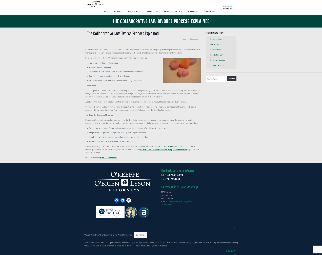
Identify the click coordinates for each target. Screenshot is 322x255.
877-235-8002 (176, 175)
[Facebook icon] (226, 251)
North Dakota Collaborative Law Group (156, 150)
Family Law (214, 44)
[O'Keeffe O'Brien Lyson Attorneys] (95, 4)
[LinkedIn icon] (232, 251)
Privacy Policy (166, 205)
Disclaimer (140, 235)
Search (232, 79)
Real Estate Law (216, 55)
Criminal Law (215, 50)
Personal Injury (216, 39)
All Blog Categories (217, 65)
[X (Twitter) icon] (229, 251)
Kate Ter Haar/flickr (108, 158)
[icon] (234, 251)
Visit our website (180, 150)
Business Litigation (217, 60)
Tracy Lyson (167, 146)
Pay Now (227, 7)
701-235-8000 (173, 179)
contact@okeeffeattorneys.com (179, 202)
